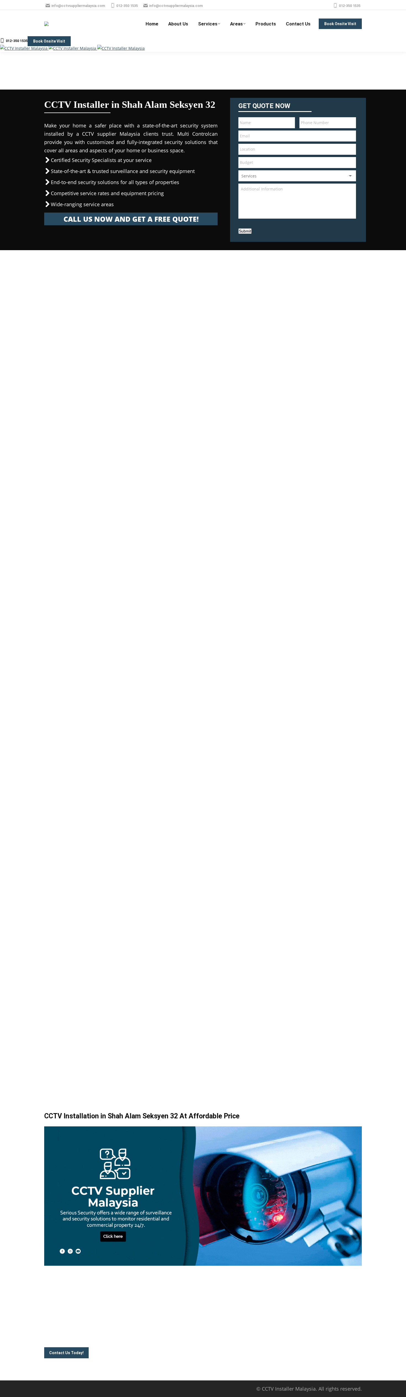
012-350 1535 (127, 6)
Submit (245, 231)
